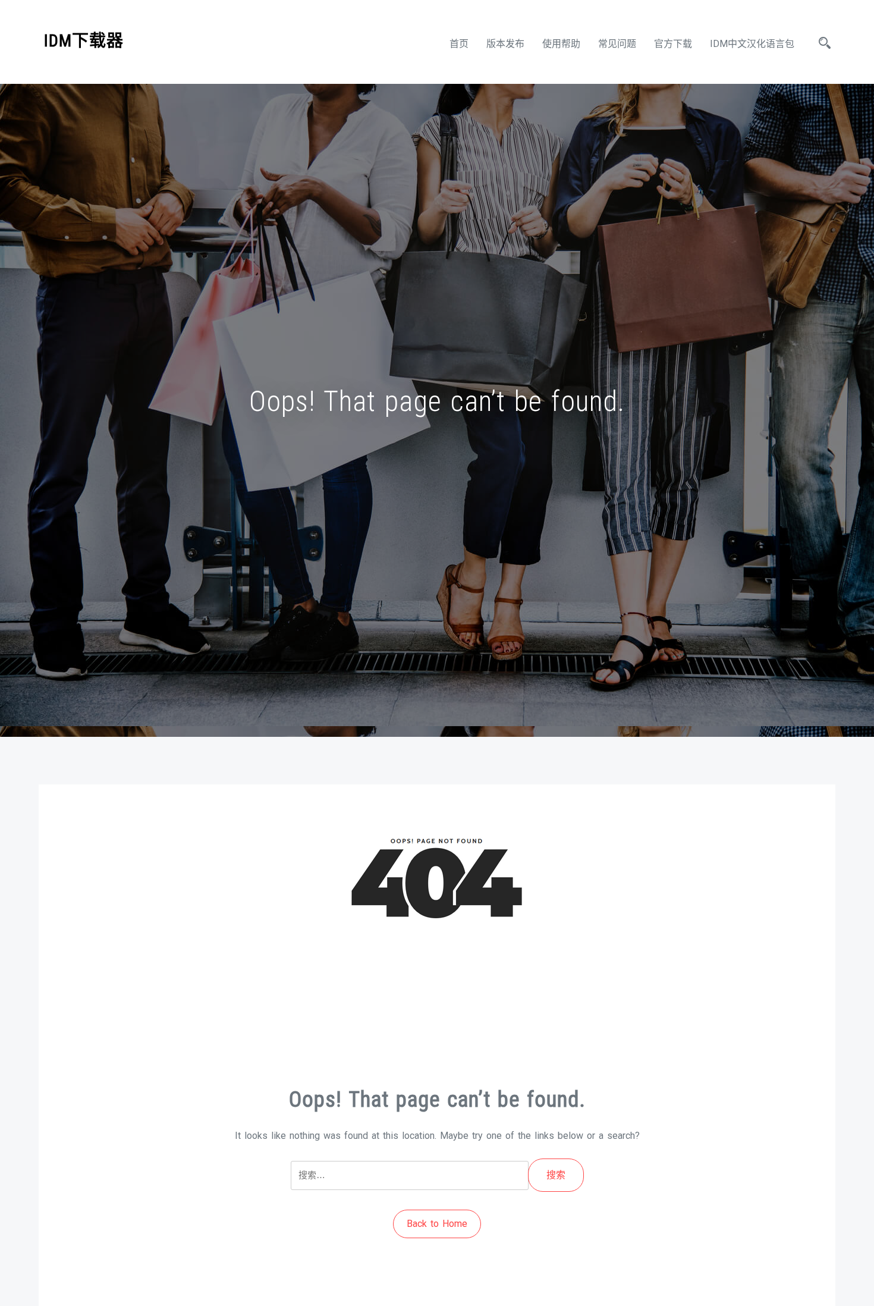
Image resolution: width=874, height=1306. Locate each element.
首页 (459, 43)
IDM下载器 (84, 41)
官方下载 (673, 43)
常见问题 (617, 43)
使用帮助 (561, 43)
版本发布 (505, 43)
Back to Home (437, 1223)
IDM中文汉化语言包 (752, 43)
